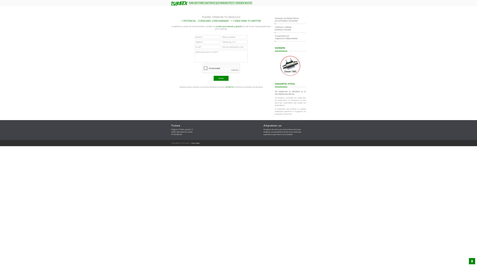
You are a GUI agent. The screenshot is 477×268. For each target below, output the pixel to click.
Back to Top (472, 261)
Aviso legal (195, 143)
